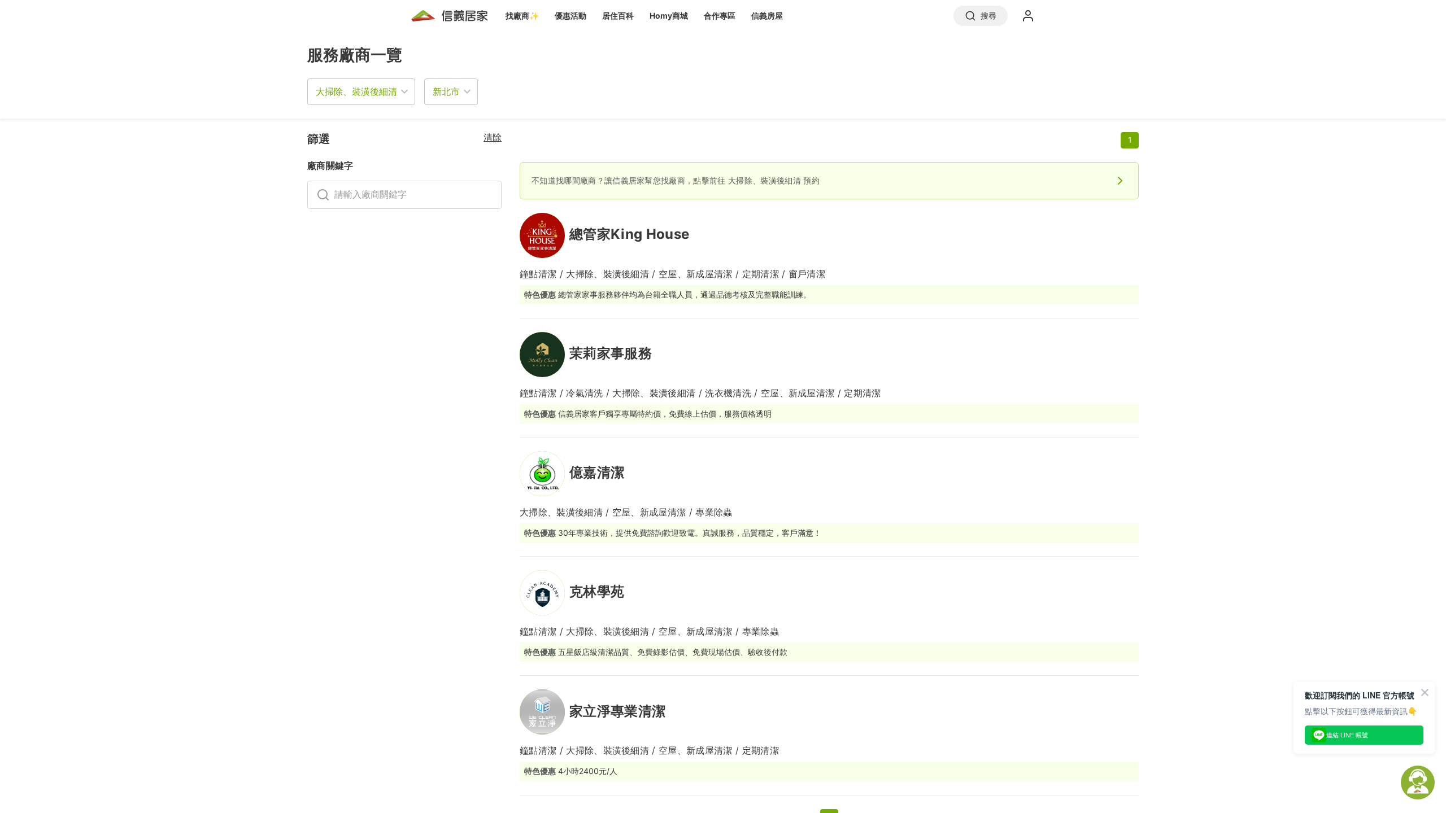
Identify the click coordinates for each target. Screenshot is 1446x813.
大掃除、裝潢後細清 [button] (356, 91)
